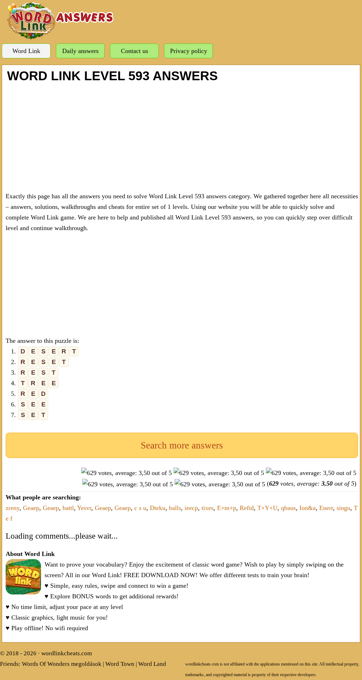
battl (68, 507)
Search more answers (182, 445)
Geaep (31, 507)
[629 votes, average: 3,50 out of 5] (126, 473)
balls (175, 507)
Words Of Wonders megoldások (61, 664)
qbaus (288, 507)
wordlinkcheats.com (66, 653)
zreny (12, 507)
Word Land (152, 664)
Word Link (26, 50)
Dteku (157, 507)
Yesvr (84, 507)
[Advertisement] (182, 136)
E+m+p (226, 507)
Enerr (326, 507)
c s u (140, 507)
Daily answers (80, 50)
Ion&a (307, 507)
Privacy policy (188, 50)
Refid (247, 507)
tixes (208, 507)
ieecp (191, 507)
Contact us (134, 50)
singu (343, 507)
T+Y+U (267, 507)
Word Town (119, 664)
